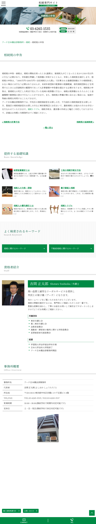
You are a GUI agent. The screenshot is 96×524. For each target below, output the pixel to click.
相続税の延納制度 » (85, 121)
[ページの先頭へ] (92, 513)
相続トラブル (33, 109)
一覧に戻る (48, 127)
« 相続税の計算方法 (11, 121)
